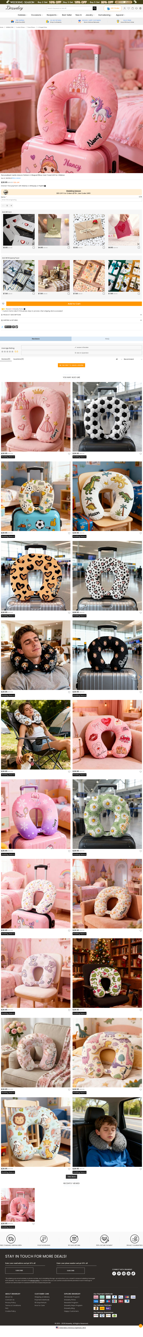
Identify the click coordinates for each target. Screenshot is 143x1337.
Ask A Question (82, 353)
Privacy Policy (10, 1302)
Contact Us (9, 1300)
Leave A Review (82, 347)
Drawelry (76, 1323)
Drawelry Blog (69, 1308)
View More (71, 1177)
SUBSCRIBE (19, 1271)
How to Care (40, 1305)
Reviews (36, 338)
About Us (8, 1297)
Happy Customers (71, 1311)
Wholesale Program (72, 1297)
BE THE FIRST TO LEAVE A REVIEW (72, 365)
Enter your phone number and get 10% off (72, 1263)
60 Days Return (40, 1302)
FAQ (107, 338)
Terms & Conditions (13, 1305)
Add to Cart (74, 303)
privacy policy (35, 1280)
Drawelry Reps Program (73, 1305)
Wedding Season (73, 191)
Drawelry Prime (70, 1300)
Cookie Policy (10, 1311)
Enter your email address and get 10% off (20, 1263)
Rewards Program (71, 1302)
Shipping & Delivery (42, 1297)
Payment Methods (42, 1300)
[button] (71, 1328)
